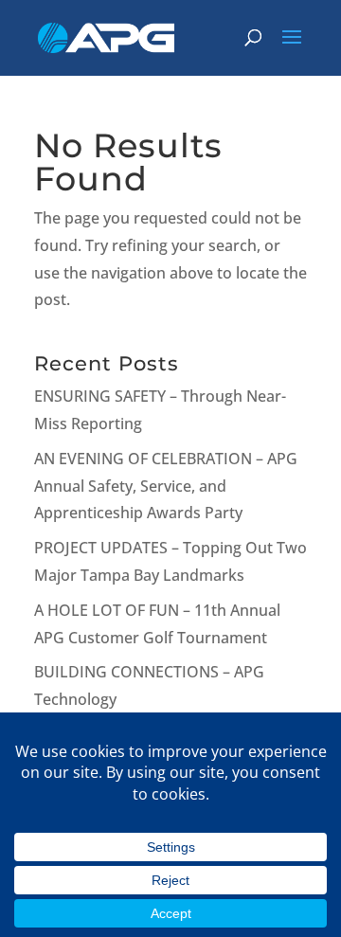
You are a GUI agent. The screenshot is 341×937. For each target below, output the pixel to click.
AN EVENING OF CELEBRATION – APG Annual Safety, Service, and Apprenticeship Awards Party (165, 486)
